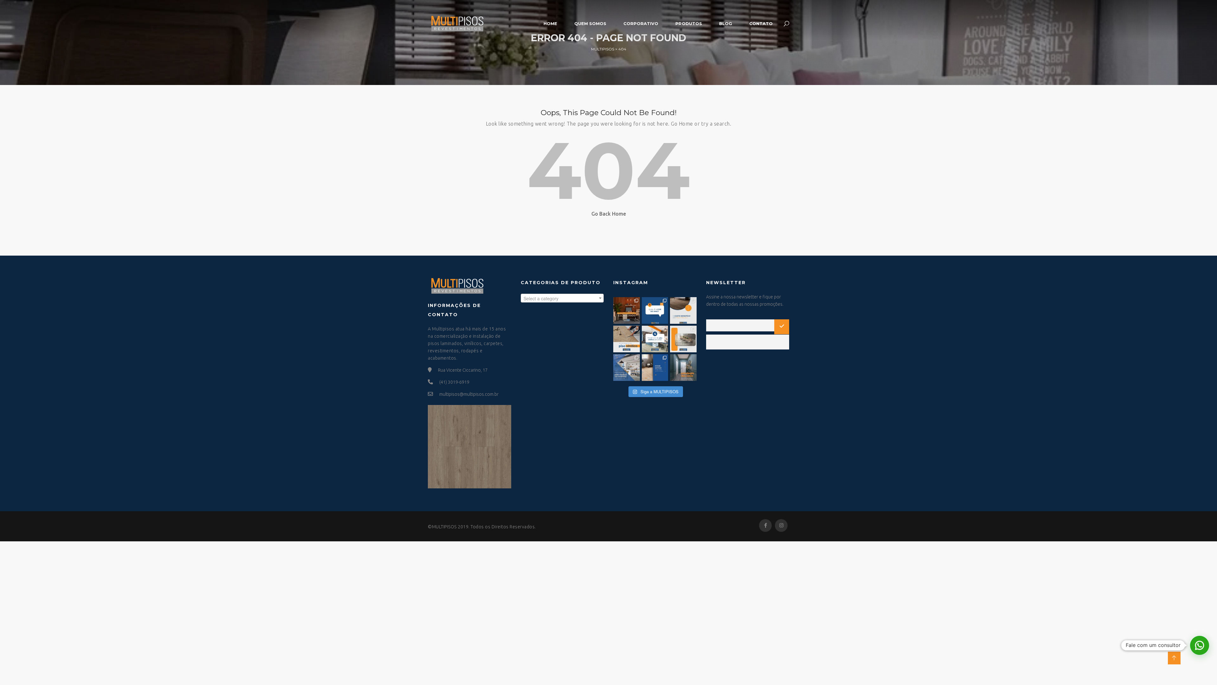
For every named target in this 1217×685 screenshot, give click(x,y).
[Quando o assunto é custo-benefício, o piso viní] (683, 310)
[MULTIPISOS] (457, 22)
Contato (761, 23)
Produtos (688, 23)
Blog (725, 23)
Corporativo (640, 23)
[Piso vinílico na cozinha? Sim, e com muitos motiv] (626, 367)
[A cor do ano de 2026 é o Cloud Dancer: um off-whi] (655, 310)
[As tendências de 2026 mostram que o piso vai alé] (655, 339)
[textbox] (562, 298)
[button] (1199, 645)
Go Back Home (608, 214)
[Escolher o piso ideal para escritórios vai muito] (626, 310)
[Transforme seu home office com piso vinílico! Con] (655, 367)
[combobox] (562, 298)
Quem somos (590, 23)
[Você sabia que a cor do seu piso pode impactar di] (683, 367)
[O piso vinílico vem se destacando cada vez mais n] (626, 339)
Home (550, 23)
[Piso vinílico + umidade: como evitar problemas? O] (683, 339)
